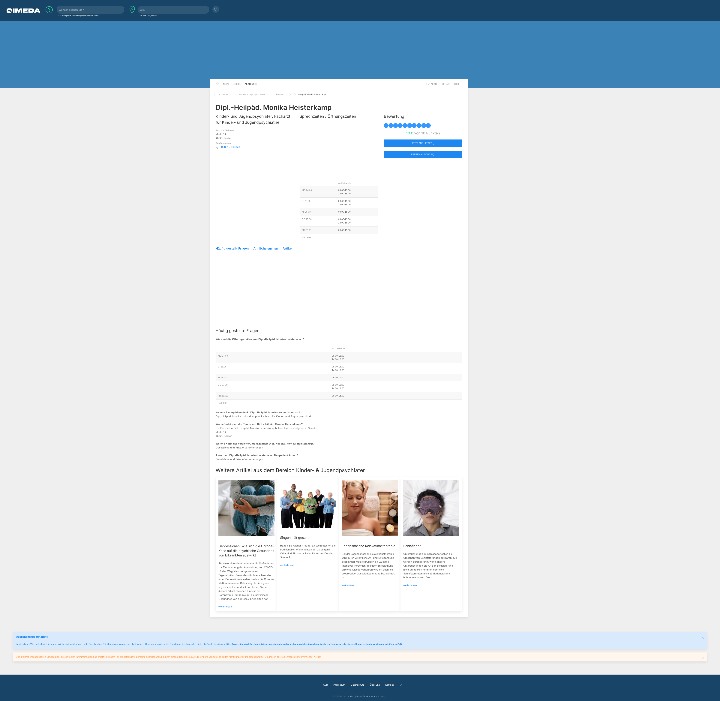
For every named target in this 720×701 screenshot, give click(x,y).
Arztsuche (251, 84)
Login (457, 84)
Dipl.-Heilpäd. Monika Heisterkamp (310, 94)
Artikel (287, 248)
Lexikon (237, 84)
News (226, 84)
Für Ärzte (431, 84)
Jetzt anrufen (421, 143)
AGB (325, 684)
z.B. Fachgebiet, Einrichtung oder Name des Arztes (78, 16)
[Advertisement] (360, 50)
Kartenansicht (421, 154)
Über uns (375, 684)
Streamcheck (369, 696)
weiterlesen (225, 606)
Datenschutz (357, 684)
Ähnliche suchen (265, 248)
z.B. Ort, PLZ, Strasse (148, 16)
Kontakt (445, 84)
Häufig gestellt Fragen (232, 248)
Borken (279, 94)
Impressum (339, 684)
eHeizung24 (353, 696)
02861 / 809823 (230, 146)
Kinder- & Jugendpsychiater (252, 94)
